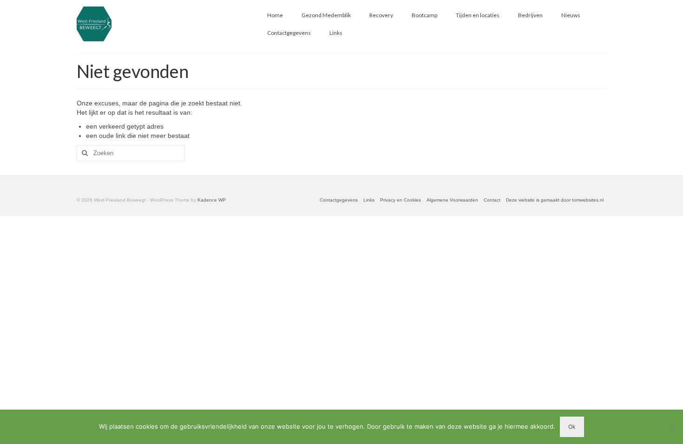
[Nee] (671, 426)
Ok (572, 426)
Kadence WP (211, 199)
